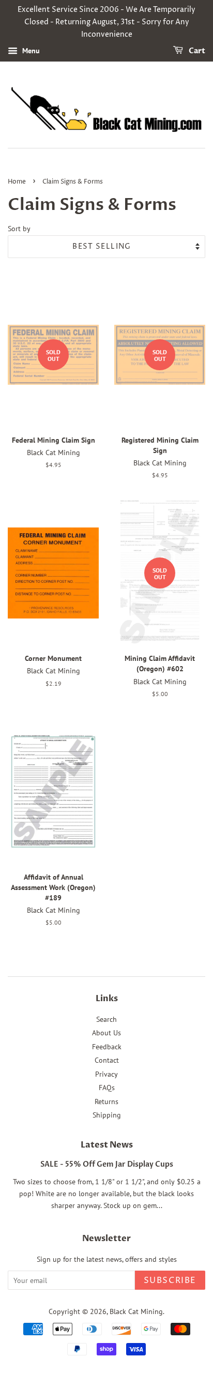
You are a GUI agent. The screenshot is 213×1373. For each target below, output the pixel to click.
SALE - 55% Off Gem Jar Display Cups (106, 1164)
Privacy (106, 1074)
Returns (106, 1101)
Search (106, 1019)
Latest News (107, 1145)
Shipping (107, 1115)
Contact (107, 1060)
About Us (106, 1032)
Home (17, 181)
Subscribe (170, 1280)
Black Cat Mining (136, 1311)
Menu (30, 51)
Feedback (106, 1046)
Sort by (19, 228)
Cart (196, 51)
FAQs (107, 1087)
